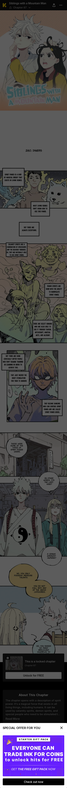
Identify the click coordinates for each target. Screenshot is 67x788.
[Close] (61, 728)
